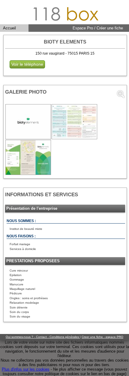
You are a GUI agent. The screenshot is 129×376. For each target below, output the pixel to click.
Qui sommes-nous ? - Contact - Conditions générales (43, 336)
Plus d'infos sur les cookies (26, 369)
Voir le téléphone (27, 64)
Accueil (9, 28)
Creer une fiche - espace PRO (102, 336)
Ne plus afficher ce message (78, 369)
